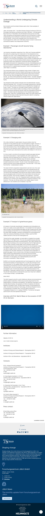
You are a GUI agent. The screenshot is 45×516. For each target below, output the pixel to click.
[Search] (36, 6)
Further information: (10, 333)
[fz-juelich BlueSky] (25, 432)
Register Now (7, 498)
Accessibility (22, 509)
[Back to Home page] (9, 6)
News (6, 13)
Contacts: (6, 361)
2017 (20, 13)
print (23, 425)
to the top (23, 429)
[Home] (3, 13)
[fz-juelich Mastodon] (17, 432)
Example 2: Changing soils (12, 137)
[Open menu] (41, 6)
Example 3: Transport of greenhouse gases (17, 221)
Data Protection (22, 508)
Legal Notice (22, 507)
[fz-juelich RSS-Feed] (27, 432)
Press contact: (8, 406)
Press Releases (14, 13)
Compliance (22, 511)
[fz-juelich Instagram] (21, 432)
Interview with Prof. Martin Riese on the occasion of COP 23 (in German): (22, 297)
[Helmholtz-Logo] (22, 514)
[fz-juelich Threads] (23, 432)
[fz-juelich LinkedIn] (19, 432)
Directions (7, 479)
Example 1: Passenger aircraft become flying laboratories (18, 47)
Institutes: (6, 346)
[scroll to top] (41, 512)
